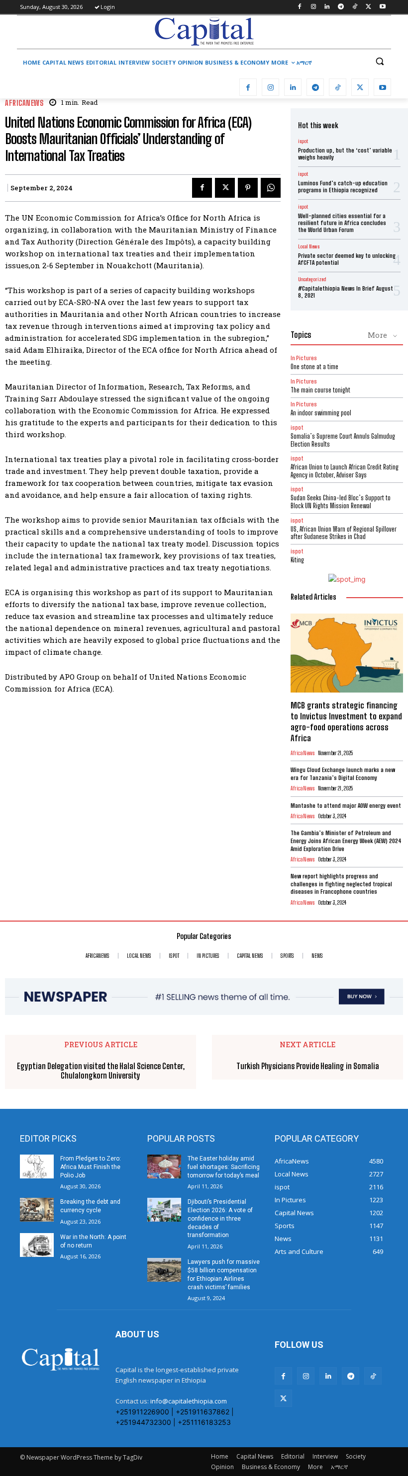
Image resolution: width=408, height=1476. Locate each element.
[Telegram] (341, 7)
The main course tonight (320, 390)
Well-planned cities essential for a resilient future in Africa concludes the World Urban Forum (342, 223)
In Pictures (304, 358)
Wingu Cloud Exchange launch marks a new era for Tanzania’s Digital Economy (343, 773)
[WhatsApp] (271, 188)
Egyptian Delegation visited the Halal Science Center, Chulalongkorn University (101, 1070)
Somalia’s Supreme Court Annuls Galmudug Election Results (343, 440)
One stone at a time (314, 367)
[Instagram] (313, 7)
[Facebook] (299, 7)
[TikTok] (355, 7)
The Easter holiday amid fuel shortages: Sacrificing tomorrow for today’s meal (224, 1167)
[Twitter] (368, 7)
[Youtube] (382, 7)
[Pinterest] (248, 188)
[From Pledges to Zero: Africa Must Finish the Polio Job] (37, 1166)
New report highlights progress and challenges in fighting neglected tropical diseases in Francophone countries (341, 883)
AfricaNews (24, 103)
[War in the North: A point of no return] (37, 1245)
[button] (379, 61)
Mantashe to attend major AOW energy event (346, 805)
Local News (308, 246)
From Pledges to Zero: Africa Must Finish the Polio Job (90, 1167)
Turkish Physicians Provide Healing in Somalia (307, 1066)
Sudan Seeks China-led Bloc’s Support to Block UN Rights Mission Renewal (341, 502)
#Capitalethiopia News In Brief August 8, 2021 (345, 292)
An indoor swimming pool (321, 413)
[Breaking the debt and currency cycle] (37, 1210)
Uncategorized (312, 279)
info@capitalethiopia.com (188, 1401)
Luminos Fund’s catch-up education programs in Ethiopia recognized (343, 186)
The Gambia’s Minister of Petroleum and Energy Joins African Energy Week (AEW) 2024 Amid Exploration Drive (346, 840)
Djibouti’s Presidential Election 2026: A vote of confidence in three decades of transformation (220, 1218)
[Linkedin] (327, 7)
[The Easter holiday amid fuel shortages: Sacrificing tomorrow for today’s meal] (164, 1166)
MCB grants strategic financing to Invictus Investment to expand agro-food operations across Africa (346, 721)
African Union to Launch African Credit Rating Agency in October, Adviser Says (345, 471)
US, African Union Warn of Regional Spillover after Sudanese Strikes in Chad (344, 533)
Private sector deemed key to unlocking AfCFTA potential (347, 259)
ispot (303, 141)
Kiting (297, 560)
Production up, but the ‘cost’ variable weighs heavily (345, 154)
